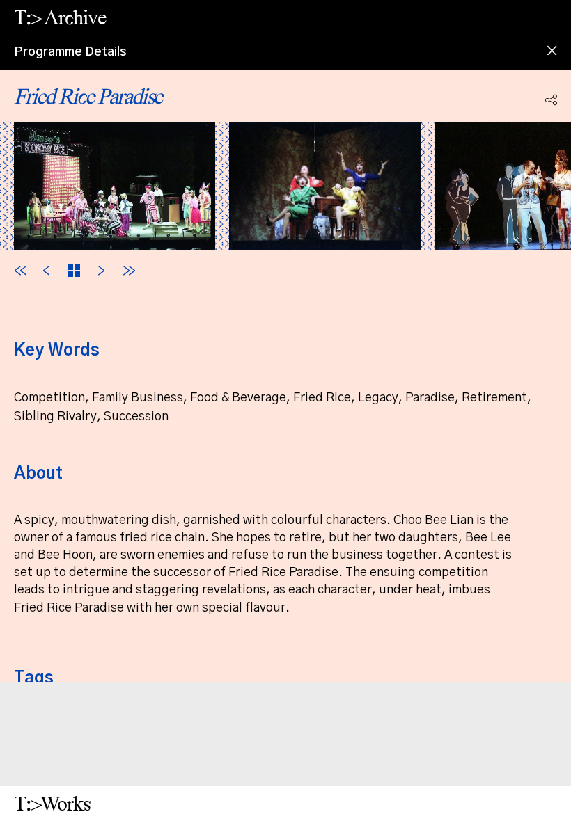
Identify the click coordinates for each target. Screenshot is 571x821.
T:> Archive (60, 17)
